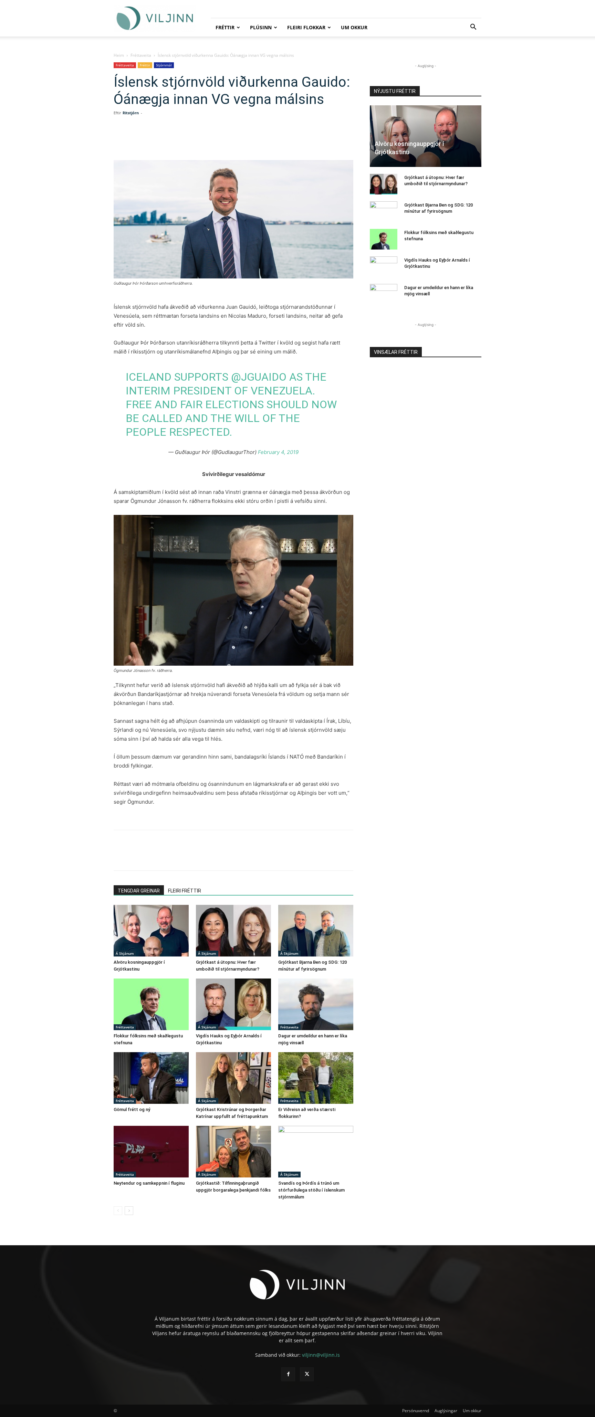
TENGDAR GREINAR (139, 890)
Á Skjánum (125, 953)
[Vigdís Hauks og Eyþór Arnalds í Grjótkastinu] (233, 1004)
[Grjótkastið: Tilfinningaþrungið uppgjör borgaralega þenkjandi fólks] (233, 1151)
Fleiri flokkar (306, 27)
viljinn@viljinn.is (321, 1355)
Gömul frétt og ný (132, 1109)
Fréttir (225, 27)
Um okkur (354, 27)
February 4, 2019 (278, 452)
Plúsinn (261, 27)
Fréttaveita (141, 55)
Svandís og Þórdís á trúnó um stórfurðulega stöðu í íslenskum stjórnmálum (311, 1190)
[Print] (239, 140)
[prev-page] (118, 1210)
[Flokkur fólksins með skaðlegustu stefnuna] (151, 1004)
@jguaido (258, 376)
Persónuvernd (415, 1411)
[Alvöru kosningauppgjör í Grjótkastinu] (151, 930)
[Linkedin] (191, 140)
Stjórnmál (164, 65)
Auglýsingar (446, 1411)
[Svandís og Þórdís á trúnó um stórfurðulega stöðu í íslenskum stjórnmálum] (315, 1151)
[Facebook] (160, 140)
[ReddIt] (207, 140)
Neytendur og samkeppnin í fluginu (149, 1183)
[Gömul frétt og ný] (151, 1078)
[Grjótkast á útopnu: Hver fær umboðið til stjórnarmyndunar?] (233, 930)
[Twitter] (175, 140)
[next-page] (129, 1210)
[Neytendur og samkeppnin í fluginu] (151, 1151)
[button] (473, 27)
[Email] (223, 140)
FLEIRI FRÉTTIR (184, 890)
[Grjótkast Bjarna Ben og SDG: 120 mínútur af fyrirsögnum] (315, 930)
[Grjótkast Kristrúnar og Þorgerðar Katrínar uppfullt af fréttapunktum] (233, 1078)
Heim (119, 55)
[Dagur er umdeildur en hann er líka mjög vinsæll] (315, 1004)
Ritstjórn (131, 112)
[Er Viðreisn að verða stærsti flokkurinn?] (315, 1078)
